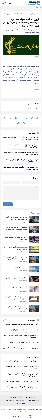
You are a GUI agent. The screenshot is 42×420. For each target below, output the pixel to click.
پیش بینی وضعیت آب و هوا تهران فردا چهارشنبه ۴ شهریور (15, 248)
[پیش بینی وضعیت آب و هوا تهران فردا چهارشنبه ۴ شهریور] (34, 249)
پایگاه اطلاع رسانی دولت (15, 397)
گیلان (37, 108)
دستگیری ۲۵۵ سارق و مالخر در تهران (16, 278)
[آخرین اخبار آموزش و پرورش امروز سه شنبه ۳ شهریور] (34, 239)
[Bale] (24, 123)
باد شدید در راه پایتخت (20, 268)
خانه (38, 14)
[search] (6, 3)
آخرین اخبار (32, 213)
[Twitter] (26, 118)
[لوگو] (34, 3)
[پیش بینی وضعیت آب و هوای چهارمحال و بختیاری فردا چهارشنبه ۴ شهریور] (34, 259)
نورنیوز (17, 400)
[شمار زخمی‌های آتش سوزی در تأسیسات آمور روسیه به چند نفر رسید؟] (34, 219)
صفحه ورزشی (8, 400)
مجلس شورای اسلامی (33, 400)
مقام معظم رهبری (30, 397)
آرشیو (4, 213)
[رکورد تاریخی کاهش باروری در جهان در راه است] (34, 289)
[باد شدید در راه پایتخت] (34, 269)
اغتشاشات (21, 108)
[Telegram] (32, 118)
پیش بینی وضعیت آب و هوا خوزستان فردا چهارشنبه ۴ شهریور (16, 298)
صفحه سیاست (21, 403)
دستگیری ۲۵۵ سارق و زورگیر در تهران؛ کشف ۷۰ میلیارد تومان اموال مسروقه (16, 228)
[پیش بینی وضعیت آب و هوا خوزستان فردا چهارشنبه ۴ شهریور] (34, 299)
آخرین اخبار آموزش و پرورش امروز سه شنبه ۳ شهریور (16, 238)
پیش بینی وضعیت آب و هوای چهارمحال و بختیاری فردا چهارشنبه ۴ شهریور (15, 258)
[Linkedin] (10, 118)
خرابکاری (30, 108)
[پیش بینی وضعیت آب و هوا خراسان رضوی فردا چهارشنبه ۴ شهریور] (34, 308)
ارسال (7, 204)
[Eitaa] (5, 118)
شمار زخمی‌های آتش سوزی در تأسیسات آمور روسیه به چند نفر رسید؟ (15, 218)
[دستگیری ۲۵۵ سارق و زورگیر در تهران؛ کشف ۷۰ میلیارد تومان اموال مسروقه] (34, 229)
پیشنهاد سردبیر (31, 357)
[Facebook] (21, 118)
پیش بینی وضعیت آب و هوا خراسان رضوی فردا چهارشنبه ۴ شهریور (16, 308)
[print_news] (37, 118)
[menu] (10, 3)
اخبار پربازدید (32, 320)
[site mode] (3, 3)
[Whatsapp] (16, 118)
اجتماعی (32, 14)
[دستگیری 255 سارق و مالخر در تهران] (34, 279)
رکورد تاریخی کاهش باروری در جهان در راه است (15, 288)
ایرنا (23, 400)
